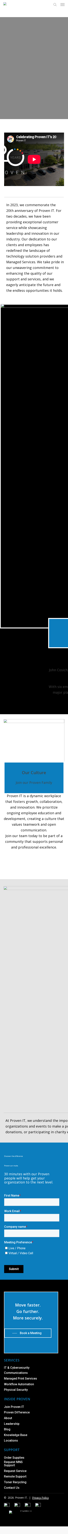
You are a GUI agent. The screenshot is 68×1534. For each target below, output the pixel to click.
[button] (62, 4)
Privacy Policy (40, 1497)
